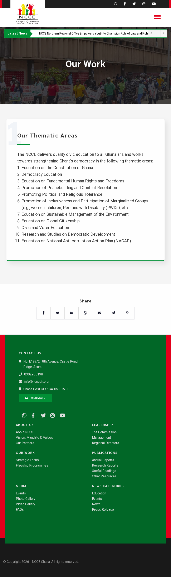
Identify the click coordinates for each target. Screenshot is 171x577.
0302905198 (33, 374)
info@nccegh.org (36, 382)
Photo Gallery (25, 498)
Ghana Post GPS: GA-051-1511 (46, 389)
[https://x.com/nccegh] (42, 415)
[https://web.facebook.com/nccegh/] (32, 415)
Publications (104, 452)
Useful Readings (104, 471)
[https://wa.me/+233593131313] (23, 415)
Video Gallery (25, 504)
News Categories (108, 486)
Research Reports (105, 465)
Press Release (103, 509)
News (96, 504)
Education (99, 493)
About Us (25, 424)
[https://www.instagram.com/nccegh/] (51, 415)
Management (101, 437)
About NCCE (25, 432)
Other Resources (104, 476)
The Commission (104, 432)
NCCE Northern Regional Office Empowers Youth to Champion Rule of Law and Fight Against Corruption (95, 33)
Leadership (102, 424)
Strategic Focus (27, 460)
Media (21, 486)
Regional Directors (105, 443)
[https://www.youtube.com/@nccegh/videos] (60, 415)
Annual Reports (103, 460)
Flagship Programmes (32, 465)
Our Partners (25, 443)
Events (21, 493)
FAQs (20, 509)
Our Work (25, 452)
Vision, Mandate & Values (34, 437)
